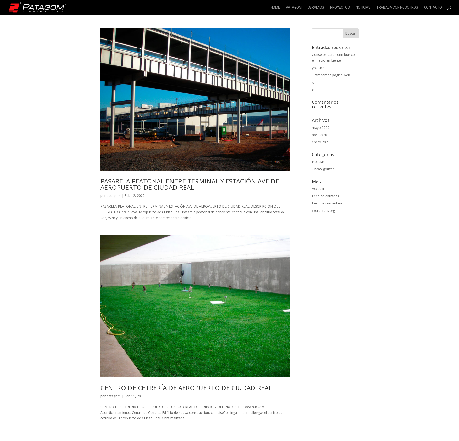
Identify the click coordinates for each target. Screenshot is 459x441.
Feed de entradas (325, 196)
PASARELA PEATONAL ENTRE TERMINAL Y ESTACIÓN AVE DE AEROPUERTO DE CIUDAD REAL (189, 184)
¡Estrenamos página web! (331, 75)
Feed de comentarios (328, 203)
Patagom (294, 7)
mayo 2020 (320, 127)
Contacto (433, 7)
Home (275, 7)
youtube (318, 67)
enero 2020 (321, 142)
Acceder (318, 188)
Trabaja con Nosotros (397, 7)
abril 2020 (319, 135)
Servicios (316, 7)
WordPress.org (323, 210)
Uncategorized (323, 169)
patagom (114, 195)
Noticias (363, 7)
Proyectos (340, 7)
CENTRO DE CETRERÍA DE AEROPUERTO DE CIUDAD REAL (186, 387)
